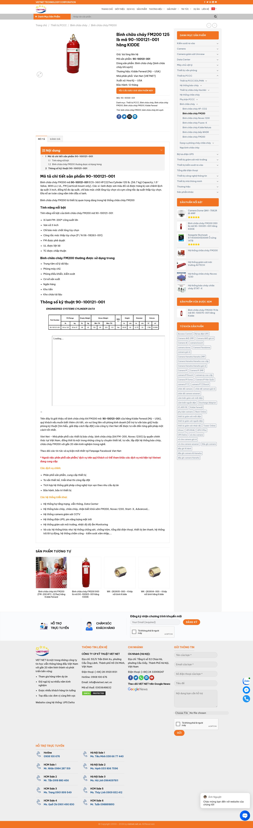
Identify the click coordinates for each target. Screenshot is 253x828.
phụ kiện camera (185, 412)
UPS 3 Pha (201, 430)
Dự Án (197, 9)
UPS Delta (182, 435)
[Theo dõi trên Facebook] (205, 2)
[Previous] (36, 581)
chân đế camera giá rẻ (205, 389)
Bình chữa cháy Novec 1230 (196, 118)
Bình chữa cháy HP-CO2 (195, 108)
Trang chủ (41, 25)
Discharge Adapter (207, 403)
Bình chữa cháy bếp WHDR (196, 132)
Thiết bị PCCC (59, 25)
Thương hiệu (183, 186)
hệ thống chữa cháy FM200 (119, 200)
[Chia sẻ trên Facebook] (119, 116)
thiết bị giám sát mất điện (189, 416)
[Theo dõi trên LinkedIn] (213, 2)
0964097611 (111, 780)
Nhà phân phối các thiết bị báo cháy (73, 436)
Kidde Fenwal (139, 71)
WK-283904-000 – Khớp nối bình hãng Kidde (154, 593)
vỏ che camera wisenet (188, 444)
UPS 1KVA (190, 430)
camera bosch (196, 343)
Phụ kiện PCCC (187, 99)
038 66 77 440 (115, 756)
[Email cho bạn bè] (129, 116)
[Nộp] (215, 16)
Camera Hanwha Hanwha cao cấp (193, 361)
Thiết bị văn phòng (187, 70)
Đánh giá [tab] (55, 139)
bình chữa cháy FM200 (131, 110)
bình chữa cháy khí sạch (152, 110)
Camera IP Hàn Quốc (205, 379)
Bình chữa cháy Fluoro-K (195, 123)
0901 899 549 (63, 792)
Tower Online (209, 425)
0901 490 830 (66, 804)
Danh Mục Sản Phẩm (49, 16)
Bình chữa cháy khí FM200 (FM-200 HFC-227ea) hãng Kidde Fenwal (51, 594)
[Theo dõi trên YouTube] (216, 2)
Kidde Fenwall (196, 407)
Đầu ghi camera (209, 444)
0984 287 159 (62, 768)
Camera (181, 48)
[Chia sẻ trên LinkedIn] (135, 116)
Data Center (183, 59)
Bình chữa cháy (78, 25)
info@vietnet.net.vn (100, 682)
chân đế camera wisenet (189, 393)
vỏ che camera (196, 435)
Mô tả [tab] (41, 139)
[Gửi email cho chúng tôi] (210, 2)
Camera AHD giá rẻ (205, 338)
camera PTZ (183, 384)
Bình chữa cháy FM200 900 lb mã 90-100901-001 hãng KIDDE (85, 594)
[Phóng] (39, 74)
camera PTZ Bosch (200, 384)
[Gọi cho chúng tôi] (141, 677)
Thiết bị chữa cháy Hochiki (193, 90)
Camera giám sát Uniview (191, 54)
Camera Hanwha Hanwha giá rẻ (192, 366)
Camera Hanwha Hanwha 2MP (191, 357)
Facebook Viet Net (110, 450)
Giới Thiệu (120, 9)
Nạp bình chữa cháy (189, 147)
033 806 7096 (109, 768)
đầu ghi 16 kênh (184, 448)
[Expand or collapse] (161, 149)
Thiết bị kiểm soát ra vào (190, 165)
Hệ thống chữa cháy (190, 94)
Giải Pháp (171, 9)
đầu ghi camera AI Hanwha (190, 453)
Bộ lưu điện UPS (185, 154)
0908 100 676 (99, 677)
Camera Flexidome (201, 347)
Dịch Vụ (131, 9)
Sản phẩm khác (185, 192)
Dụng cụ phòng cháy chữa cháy (195, 143)
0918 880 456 (61, 780)
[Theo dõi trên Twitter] (207, 2)
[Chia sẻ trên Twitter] (124, 116)
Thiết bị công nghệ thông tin (192, 175)
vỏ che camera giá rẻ (187, 439)
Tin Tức (185, 9)
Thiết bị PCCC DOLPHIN (192, 80)
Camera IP (182, 370)
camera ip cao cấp (204, 375)
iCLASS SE (182, 407)
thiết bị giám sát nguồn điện (190, 421)
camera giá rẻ (184, 352)
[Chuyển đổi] (217, 43)
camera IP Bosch (185, 375)
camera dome (184, 347)
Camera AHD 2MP (186, 338)
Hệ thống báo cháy (189, 85)
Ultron (180, 430)
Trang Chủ (107, 9)
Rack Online (200, 412)
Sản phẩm (142, 9)
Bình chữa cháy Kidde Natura (197, 127)
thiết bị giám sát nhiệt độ (189, 425)
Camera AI (182, 343)
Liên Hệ (205, 9)
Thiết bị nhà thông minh (189, 181)
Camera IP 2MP (197, 370)
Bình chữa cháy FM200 (104, 25)
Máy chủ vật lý (185, 65)
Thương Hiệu (155, 9)
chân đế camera (185, 389)
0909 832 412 (114, 792)
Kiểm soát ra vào (186, 43)
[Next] (169, 581)
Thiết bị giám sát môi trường (192, 159)
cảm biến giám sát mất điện (190, 398)
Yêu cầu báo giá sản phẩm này (136, 91)
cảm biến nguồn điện (187, 403)
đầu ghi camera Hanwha (188, 458)
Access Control (185, 334)
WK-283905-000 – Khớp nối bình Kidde (120, 593)
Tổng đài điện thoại (187, 170)
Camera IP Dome (185, 379)
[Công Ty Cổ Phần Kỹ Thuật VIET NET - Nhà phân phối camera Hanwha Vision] (41, 9)
